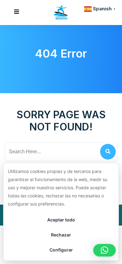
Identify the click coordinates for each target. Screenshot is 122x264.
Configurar (61, 249)
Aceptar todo (61, 219)
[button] (104, 250)
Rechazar (61, 234)
